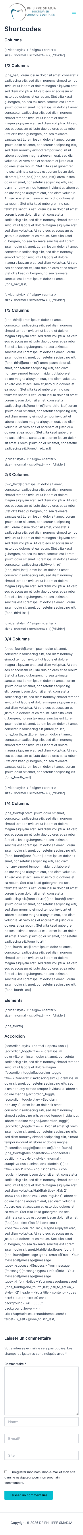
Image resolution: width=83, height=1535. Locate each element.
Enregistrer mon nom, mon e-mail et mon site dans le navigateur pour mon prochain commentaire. (39, 1477)
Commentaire (15, 1364)
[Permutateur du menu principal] (74, 12)
